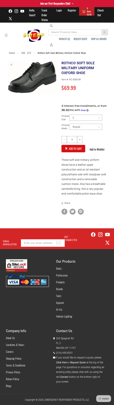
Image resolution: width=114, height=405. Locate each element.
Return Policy (12, 379)
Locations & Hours (15, 345)
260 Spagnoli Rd (65, 338)
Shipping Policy (14, 358)
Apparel (60, 303)
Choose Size (65, 118)
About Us (10, 338)
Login (59, 10)
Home (12, 53)
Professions (62, 275)
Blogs (9, 386)
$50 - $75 (26, 53)
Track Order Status (44, 15)
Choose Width (65, 127)
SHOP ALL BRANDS (99, 39)
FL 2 (58, 343)
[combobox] (78, 32)
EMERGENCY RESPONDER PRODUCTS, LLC (67, 399)
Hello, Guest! (32, 12)
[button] (86, 11)
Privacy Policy (13, 372)
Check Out (100, 12)
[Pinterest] (81, 212)
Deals (59, 268)
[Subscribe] (59, 243)
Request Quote (80, 39)
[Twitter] (73, 212)
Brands (59, 289)
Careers (10, 352)
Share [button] (67, 203)
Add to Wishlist (97, 149)
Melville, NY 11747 (66, 347)
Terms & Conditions (16, 365)
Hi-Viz (59, 309)
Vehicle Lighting (64, 316)
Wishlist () (64, 39)
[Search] (104, 32)
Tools (58, 296)
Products (60, 282)
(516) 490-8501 (64, 352)
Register (72, 10)
